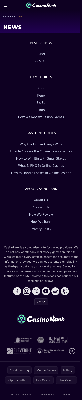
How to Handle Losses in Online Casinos (41, 173)
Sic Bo (41, 102)
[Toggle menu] (6, 5)
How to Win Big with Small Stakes (41, 158)
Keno (41, 95)
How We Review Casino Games (41, 117)
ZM (39, 302)
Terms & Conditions (21, 394)
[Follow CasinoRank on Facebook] (17, 291)
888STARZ (41, 61)
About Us (41, 200)
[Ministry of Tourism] (23, 340)
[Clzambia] (58, 340)
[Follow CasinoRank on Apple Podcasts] (65, 291)
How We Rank (41, 221)
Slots (41, 110)
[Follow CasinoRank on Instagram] (27, 291)
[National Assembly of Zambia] (40, 340)
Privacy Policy (41, 229)
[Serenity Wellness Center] (50, 351)
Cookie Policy (47, 394)
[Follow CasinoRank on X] (36, 291)
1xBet (41, 54)
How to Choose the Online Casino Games (41, 151)
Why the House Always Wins (41, 144)
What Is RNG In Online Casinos (41, 165)
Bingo (41, 88)
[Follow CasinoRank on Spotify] (55, 291)
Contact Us (41, 207)
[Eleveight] (19, 351)
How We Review (41, 214)
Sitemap (67, 394)
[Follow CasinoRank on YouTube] (46, 291)
